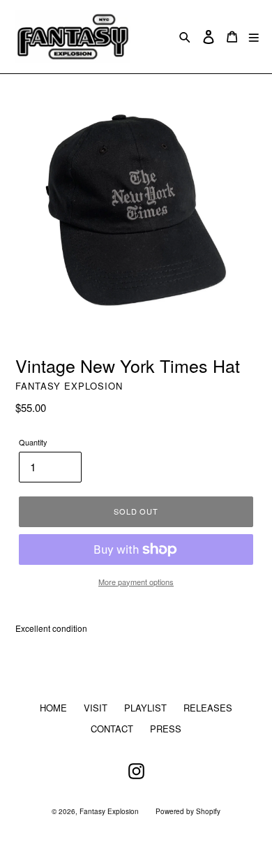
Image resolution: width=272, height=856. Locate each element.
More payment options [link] (136, 581)
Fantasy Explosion (109, 811)
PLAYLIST (145, 707)
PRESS (165, 728)
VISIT (95, 707)
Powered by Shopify (188, 811)
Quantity (33, 442)
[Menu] (254, 36)
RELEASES (207, 707)
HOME (53, 707)
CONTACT (112, 728)
